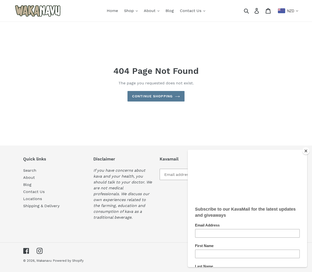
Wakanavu (44, 260)
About (29, 177)
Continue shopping (152, 96)
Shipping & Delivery (41, 206)
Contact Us (34, 191)
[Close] (306, 151)
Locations (32, 198)
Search (29, 170)
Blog (27, 184)
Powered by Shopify (68, 260)
